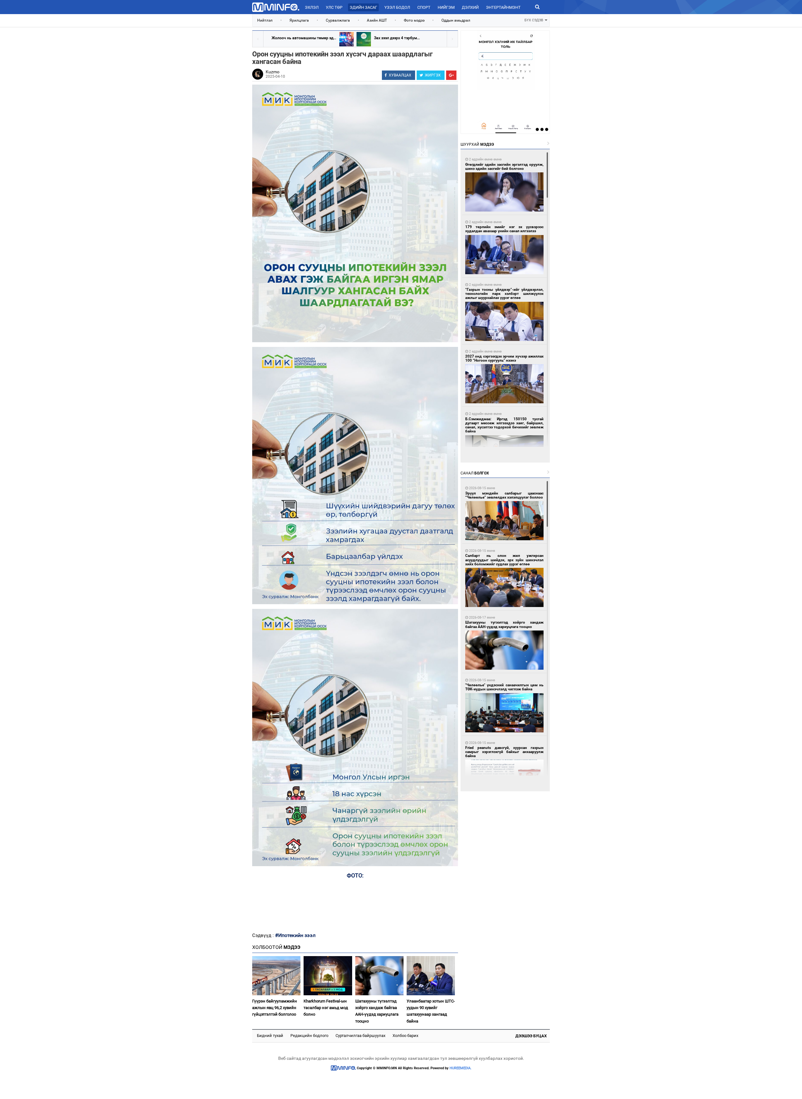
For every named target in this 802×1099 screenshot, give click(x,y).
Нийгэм (446, 7)
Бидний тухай (270, 1035)
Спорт (423, 7)
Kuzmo (272, 71)
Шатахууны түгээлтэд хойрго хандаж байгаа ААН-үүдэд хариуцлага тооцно (376, 1011)
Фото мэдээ (414, 20)
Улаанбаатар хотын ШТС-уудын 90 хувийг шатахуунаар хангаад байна (431, 1011)
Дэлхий (470, 7)
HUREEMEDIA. (460, 1068)
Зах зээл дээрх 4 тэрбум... (397, 38)
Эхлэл (312, 7)
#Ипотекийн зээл (295, 935)
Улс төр (334, 7)
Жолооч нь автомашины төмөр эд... (304, 38)
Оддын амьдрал (455, 20)
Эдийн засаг (363, 7)
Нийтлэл (265, 20)
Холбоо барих (405, 1035)
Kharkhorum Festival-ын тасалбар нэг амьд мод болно (326, 1008)
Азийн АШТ (377, 20)
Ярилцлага (299, 20)
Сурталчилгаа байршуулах (360, 1035)
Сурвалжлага (338, 20)
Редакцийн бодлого (309, 1035)
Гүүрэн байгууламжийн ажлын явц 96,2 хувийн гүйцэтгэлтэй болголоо (274, 1008)
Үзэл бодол (397, 7)
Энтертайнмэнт (503, 7)
